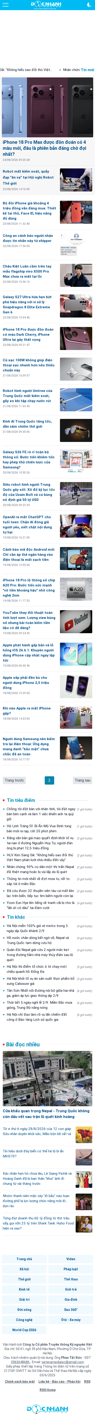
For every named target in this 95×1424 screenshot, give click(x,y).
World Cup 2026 (24, 1330)
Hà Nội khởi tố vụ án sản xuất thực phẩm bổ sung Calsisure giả (49, 981)
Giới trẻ (71, 1289)
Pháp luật (71, 1269)
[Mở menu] (5, 5)
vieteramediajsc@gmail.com (63, 1362)
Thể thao (71, 1279)
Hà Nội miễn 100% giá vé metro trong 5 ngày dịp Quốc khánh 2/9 (49, 928)
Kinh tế (24, 1289)
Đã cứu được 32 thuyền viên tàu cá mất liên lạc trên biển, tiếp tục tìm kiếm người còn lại (49, 893)
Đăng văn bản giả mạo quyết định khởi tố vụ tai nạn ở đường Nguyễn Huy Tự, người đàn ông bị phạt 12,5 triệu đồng (49, 843)
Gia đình (71, 1299)
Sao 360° (71, 1310)
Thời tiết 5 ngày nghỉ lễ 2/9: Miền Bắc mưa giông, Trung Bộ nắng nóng (49, 1005)
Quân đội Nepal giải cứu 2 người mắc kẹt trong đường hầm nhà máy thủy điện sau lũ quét (49, 955)
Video (70, 1259)
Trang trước (14, 780)
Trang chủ (24, 1259)
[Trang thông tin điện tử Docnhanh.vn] (46, 5)
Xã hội (24, 1269)
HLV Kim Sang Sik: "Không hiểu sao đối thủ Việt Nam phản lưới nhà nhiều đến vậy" (49, 857)
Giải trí (24, 1299)
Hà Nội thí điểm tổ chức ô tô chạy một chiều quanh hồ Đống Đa (49, 969)
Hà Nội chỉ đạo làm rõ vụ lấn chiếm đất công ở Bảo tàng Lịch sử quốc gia (49, 1017)
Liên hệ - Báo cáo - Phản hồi (59, 1381)
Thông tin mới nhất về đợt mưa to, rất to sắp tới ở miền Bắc (49, 881)
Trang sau (82, 780)
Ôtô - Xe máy (70, 1320)
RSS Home (48, 1390)
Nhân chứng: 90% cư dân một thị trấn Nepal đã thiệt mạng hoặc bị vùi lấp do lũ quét (49, 869)
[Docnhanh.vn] (47, 1410)
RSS (87, 1381)
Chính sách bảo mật (20, 1381)
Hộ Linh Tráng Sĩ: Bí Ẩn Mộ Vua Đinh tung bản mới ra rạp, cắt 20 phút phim (49, 828)
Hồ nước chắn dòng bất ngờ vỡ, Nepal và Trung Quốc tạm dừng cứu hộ (49, 940)
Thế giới (24, 1279)
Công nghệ (24, 1320)
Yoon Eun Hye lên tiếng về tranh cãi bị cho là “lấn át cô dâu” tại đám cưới (49, 905)
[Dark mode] (89, 5)
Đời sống (24, 1310)
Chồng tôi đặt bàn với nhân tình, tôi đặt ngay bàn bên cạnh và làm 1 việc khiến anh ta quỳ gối (49, 814)
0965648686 (20, 1362)
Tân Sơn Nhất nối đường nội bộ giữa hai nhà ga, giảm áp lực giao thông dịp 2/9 (49, 993)
